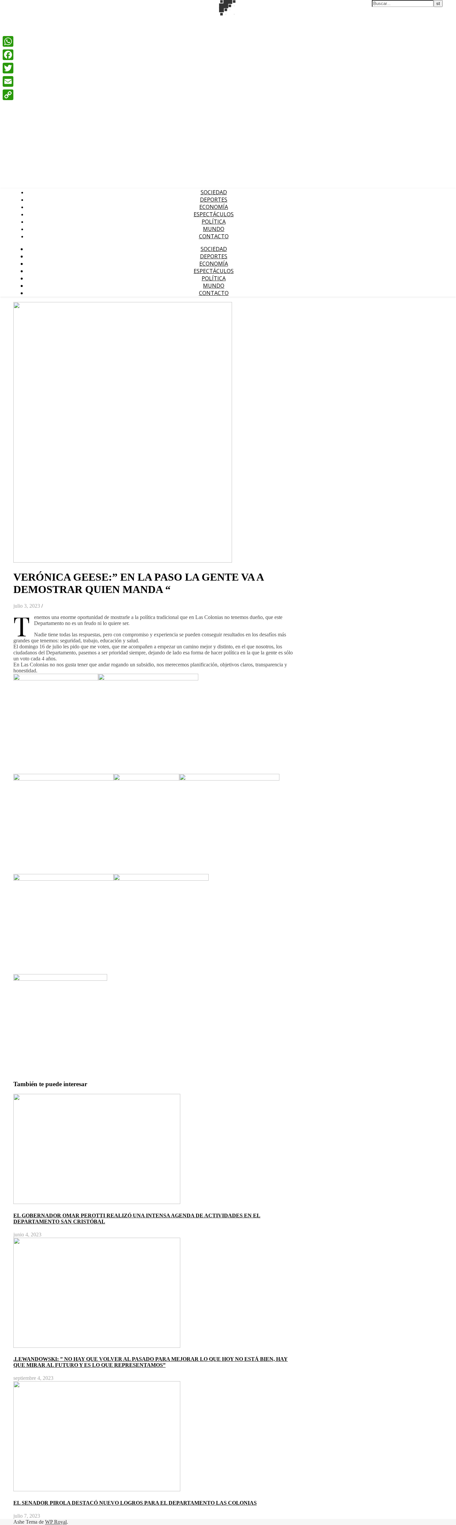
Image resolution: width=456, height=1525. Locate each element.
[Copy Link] (8, 94)
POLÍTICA (214, 221)
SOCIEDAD (214, 192)
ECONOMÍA (213, 207)
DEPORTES (213, 199)
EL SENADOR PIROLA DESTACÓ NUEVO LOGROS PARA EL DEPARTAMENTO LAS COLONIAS (135, 1503)
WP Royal (56, 1522)
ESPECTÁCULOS (214, 214)
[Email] (8, 81)
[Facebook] (8, 54)
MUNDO (213, 229)
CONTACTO (214, 236)
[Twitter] (8, 68)
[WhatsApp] (8, 41)
